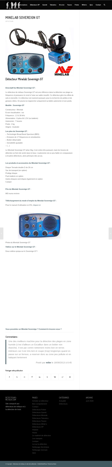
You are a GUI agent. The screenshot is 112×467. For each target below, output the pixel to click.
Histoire (35, 430)
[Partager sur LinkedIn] (39, 377)
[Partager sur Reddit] (62, 377)
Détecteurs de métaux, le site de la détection (24, 464)
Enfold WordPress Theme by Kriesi (47, 464)
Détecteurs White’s (39, 424)
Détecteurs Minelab (39, 415)
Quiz (34, 453)
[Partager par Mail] (70, 377)
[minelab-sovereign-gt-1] (39, 52)
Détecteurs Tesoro (39, 421)
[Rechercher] (104, 5)
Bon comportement (39, 404)
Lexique (35, 441)
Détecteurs (9, 21)
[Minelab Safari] (1, 233)
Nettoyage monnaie (39, 450)
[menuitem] (13, 5)
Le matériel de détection (41, 435)
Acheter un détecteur (40, 401)
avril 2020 (90, 401)
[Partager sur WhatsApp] (24, 377)
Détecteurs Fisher (39, 410)
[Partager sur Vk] (55, 377)
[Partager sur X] (17, 377)
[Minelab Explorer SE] (110, 233)
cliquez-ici (37, 205)
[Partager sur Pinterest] (32, 377)
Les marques (37, 438)
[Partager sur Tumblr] (47, 377)
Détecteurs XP (38, 427)
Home (34, 433)
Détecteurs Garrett (39, 412)
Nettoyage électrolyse (40, 447)
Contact (35, 407)
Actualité (62, 401)
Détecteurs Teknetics (40, 418)
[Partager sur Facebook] (9, 377)
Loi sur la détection (39, 444)
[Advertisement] (96, 48)
